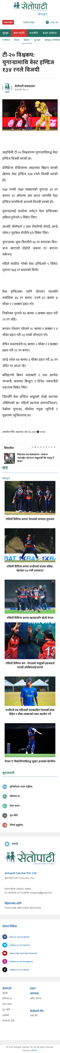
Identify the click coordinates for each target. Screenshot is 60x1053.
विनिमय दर (7, 999)
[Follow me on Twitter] (11, 89)
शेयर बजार (7, 1004)
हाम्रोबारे (5, 1015)
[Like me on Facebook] (8, 92)
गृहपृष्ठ (5, 993)
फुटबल (37, 40)
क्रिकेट (27, 40)
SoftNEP (33, 1050)
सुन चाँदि (6, 1010)
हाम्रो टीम (34, 1016)
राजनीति (33, 33)
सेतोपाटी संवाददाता (25, 86)
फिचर (17, 40)
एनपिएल (6, 40)
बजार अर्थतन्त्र (50, 33)
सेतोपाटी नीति (8, 1021)
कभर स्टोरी (18, 33)
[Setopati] (30, 858)
